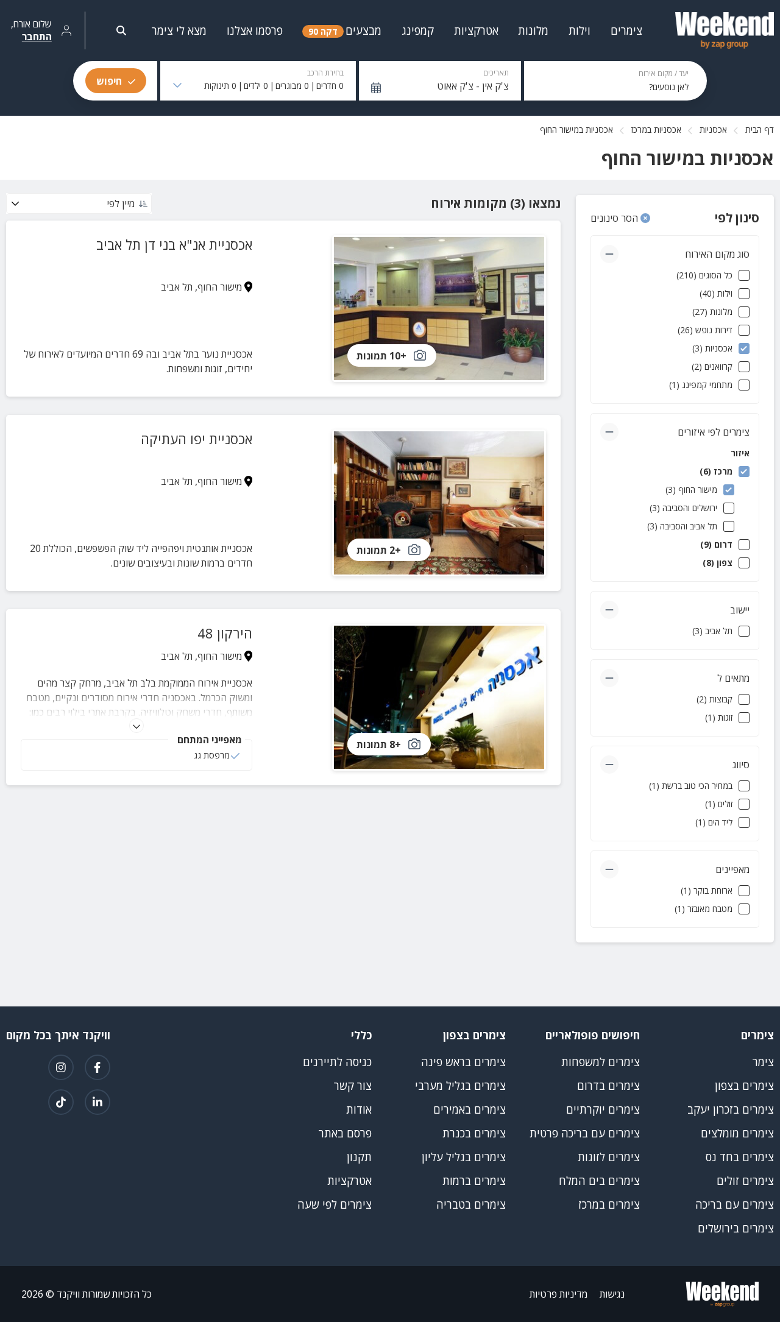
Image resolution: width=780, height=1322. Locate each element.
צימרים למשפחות (600, 1062)
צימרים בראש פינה (463, 1062)
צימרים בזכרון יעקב (730, 1109)
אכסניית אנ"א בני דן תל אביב (174, 244)
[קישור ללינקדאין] (97, 1102)
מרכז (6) (716, 471)
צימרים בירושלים (736, 1228)
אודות (359, 1109)
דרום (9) (716, 544)
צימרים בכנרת (474, 1133)
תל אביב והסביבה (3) (682, 526)
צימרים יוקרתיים (603, 1109)
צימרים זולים (745, 1180)
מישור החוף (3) (691, 489)
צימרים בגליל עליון (464, 1157)
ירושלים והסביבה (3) (683, 508)
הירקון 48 (224, 633)
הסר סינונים (615, 218)
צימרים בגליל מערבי (460, 1085)
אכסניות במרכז (656, 129)
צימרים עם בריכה (734, 1204)
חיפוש (109, 81)
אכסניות (713, 129)
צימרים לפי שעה (334, 1204)
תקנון (359, 1157)
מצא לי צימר (179, 30)
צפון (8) (717, 562)
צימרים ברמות (474, 1180)
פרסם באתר (345, 1133)
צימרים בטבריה (471, 1204)
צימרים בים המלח (599, 1180)
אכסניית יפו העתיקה (196, 438)
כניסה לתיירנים (337, 1062)
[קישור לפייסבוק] (97, 1067)
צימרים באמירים (469, 1109)
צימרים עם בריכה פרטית (585, 1133)
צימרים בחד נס (740, 1157)
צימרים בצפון (744, 1085)
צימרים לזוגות (609, 1157)
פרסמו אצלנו (255, 30)
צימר (763, 1062)
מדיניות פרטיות (558, 1294)
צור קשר (353, 1085)
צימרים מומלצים (737, 1133)
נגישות (612, 1294)
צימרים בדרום (608, 1085)
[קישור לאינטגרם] (61, 1067)
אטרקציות (349, 1180)
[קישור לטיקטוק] (61, 1102)
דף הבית (759, 129)
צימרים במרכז (609, 1204)
